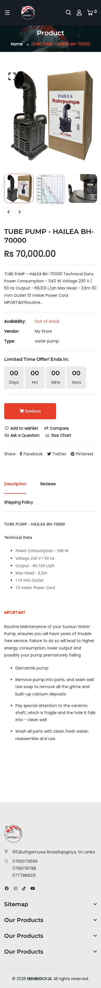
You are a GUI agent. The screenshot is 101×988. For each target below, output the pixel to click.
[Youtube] (33, 888)
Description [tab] (15, 484)
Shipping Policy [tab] (18, 502)
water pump (47, 341)
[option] (50, 115)
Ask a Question (24, 435)
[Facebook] (6, 888)
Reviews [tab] (48, 484)
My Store (43, 331)
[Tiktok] (24, 888)
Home (17, 44)
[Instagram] (15, 888)
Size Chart (60, 435)
